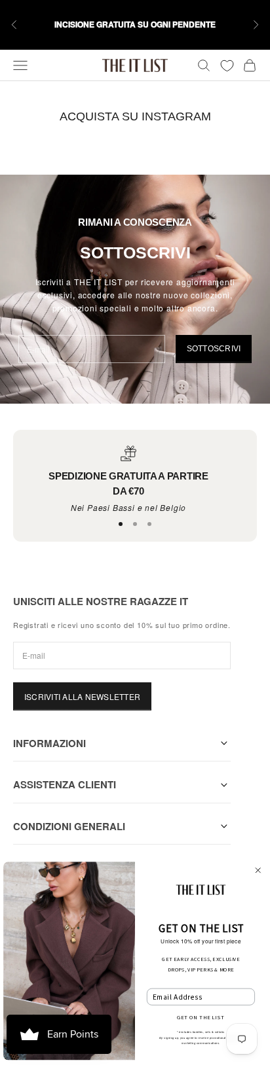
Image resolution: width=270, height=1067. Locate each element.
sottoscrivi (214, 348)
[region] (128, 480)
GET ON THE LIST (200, 1017)
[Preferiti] (227, 66)
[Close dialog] (258, 871)
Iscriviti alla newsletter (82, 696)
